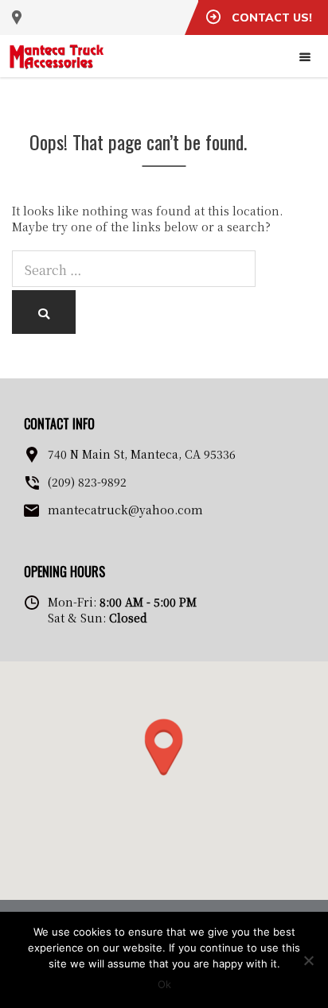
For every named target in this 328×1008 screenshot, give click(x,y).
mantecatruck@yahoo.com (125, 510)
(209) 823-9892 (87, 482)
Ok (164, 984)
